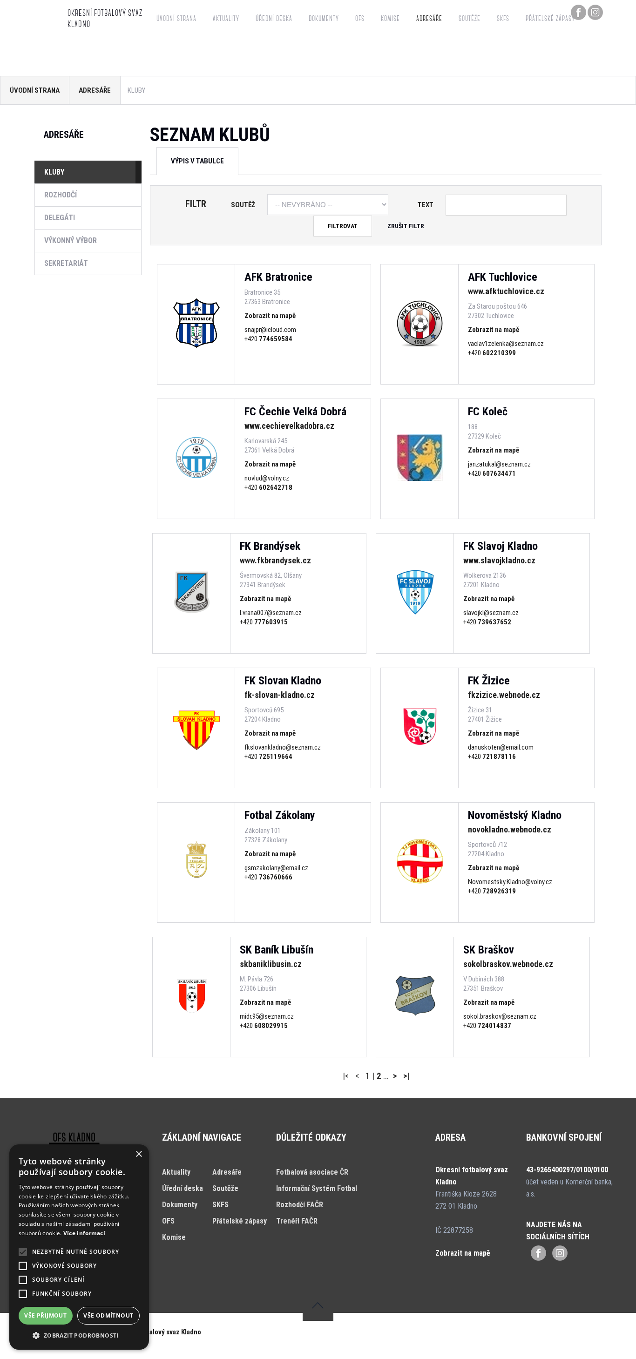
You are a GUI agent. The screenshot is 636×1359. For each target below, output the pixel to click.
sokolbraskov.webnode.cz (508, 964)
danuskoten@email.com (501, 747)
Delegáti (59, 217)
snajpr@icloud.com (270, 329)
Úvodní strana (176, 19)
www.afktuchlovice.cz (506, 291)
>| (406, 1076)
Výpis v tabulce (197, 161)
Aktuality (226, 19)
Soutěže (469, 19)
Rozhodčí (60, 194)
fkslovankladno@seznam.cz (282, 747)
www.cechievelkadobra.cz (289, 426)
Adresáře (429, 19)
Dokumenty (324, 19)
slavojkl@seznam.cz (491, 613)
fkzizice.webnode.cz (504, 695)
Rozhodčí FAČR (299, 1204)
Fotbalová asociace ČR (312, 1172)
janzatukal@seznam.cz (499, 464)
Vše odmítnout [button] (108, 1315)
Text (425, 205)
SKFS (503, 19)
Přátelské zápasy (550, 19)
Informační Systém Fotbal (316, 1188)
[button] (79, 1335)
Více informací (84, 1233)
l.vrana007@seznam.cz (271, 613)
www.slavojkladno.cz (499, 560)
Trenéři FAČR (297, 1221)
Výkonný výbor (70, 240)
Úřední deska (274, 19)
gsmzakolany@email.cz (276, 868)
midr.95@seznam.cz (267, 1016)
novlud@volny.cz (266, 478)
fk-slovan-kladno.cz (279, 695)
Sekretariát (66, 263)
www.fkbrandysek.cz (275, 560)
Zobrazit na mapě (270, 315)
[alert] (79, 1247)
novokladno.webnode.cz (509, 829)
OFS (360, 19)
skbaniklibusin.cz (271, 964)
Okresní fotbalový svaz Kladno (157, 1332)
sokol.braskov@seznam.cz (499, 1016)
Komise (390, 19)
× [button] (138, 1154)
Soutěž (243, 205)
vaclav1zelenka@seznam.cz (506, 343)
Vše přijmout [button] (45, 1315)
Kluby (54, 172)
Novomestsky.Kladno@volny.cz (510, 882)
